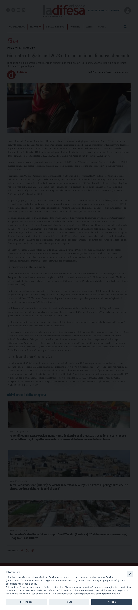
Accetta (112, 602)
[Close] (130, 574)
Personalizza (26, 602)
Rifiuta (69, 602)
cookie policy (103, 593)
